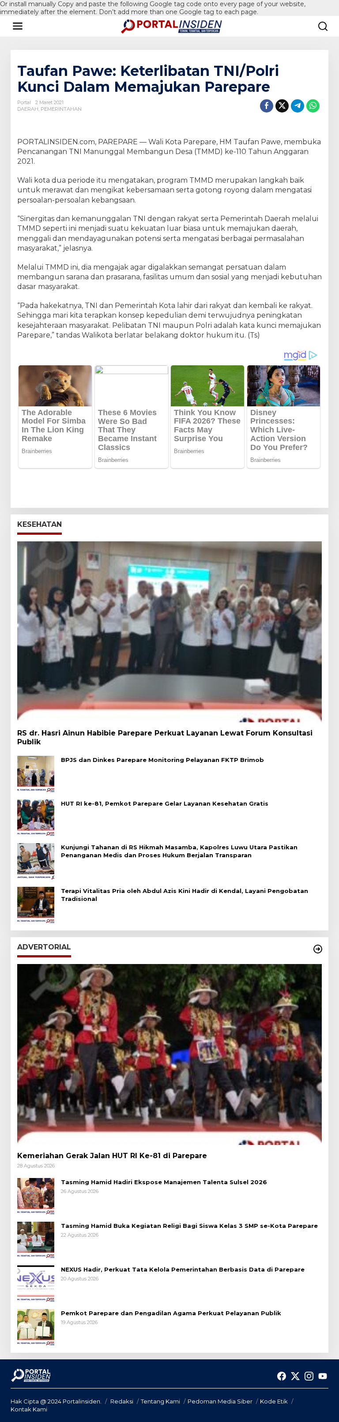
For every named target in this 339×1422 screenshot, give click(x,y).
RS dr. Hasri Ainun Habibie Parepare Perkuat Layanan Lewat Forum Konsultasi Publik (165, 738)
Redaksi (121, 1401)
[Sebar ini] (266, 106)
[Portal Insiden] (171, 26)
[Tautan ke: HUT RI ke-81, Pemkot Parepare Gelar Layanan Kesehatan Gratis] (35, 818)
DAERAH (27, 109)
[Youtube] (322, 1376)
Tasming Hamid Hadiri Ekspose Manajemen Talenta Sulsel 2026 (164, 1182)
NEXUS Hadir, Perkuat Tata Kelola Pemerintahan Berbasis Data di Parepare (183, 1269)
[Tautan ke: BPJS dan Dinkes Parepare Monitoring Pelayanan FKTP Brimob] (35, 774)
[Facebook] (281, 1376)
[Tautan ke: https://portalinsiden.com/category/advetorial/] (318, 949)
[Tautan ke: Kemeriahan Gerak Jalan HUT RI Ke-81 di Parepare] (169, 1054)
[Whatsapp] (313, 106)
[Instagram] (309, 1376)
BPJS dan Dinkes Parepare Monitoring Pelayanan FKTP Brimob (162, 759)
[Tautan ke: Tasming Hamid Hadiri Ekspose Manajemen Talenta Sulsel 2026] (35, 1196)
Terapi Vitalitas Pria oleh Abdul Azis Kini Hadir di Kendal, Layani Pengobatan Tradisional (184, 894)
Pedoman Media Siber (220, 1401)
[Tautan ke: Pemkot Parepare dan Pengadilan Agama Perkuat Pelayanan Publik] (35, 1327)
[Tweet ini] (282, 106)
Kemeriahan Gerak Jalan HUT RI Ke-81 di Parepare (112, 1156)
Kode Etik (274, 1401)
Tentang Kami (160, 1401)
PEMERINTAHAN (61, 109)
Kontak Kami (29, 1409)
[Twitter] (295, 1376)
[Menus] (18, 26)
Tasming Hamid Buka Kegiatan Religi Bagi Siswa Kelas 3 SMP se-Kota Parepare (189, 1225)
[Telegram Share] (297, 106)
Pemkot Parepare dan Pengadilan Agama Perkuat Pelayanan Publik (171, 1313)
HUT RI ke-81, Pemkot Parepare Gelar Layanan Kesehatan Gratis (164, 803)
